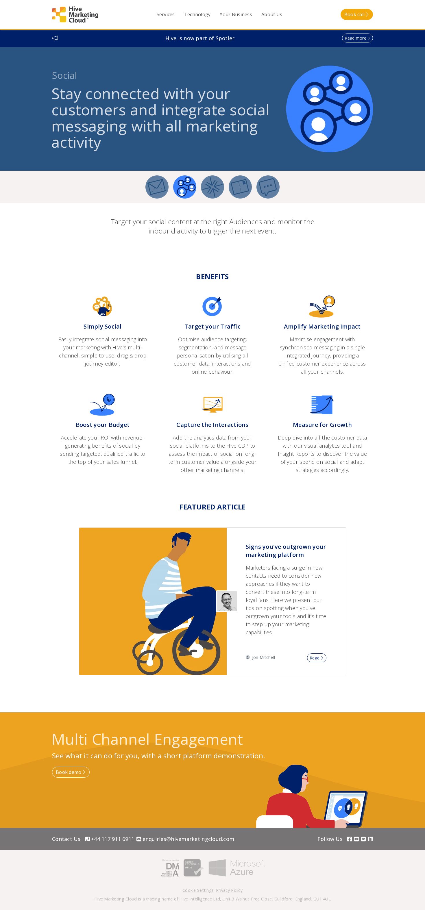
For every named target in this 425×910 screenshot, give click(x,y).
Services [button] (166, 14)
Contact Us (66, 838)
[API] (212, 187)
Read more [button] (355, 38)
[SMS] (268, 187)
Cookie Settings (198, 890)
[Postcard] (240, 187)
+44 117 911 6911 (112, 838)
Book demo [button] (68, 772)
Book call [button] (354, 14)
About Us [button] (271, 14)
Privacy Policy (229, 890)
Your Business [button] (236, 14)
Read (314, 658)
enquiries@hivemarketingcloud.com (188, 838)
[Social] (185, 187)
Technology (197, 14)
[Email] (157, 187)
